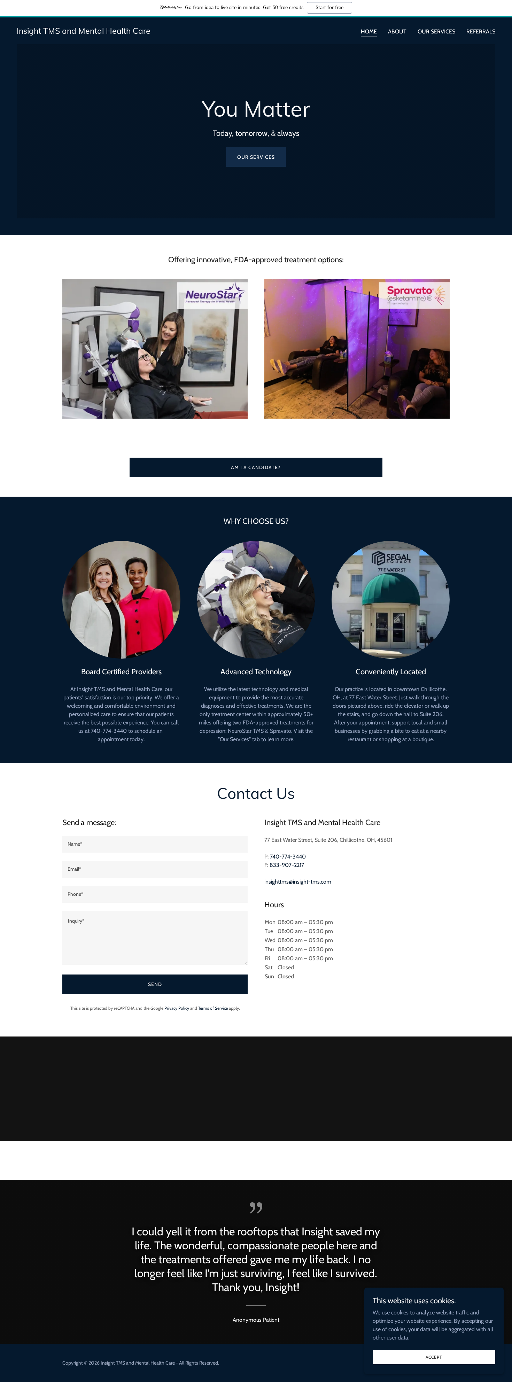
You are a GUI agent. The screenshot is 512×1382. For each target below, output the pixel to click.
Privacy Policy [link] (176, 1008)
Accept (434, 1357)
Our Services (256, 157)
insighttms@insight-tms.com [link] (297, 881)
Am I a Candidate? (256, 467)
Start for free (329, 7)
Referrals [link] (480, 31)
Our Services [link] (436, 31)
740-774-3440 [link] (288, 856)
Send (155, 984)
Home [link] (369, 31)
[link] (83, 32)
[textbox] (155, 844)
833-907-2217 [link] (287, 865)
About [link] (397, 31)
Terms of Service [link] (213, 1008)
